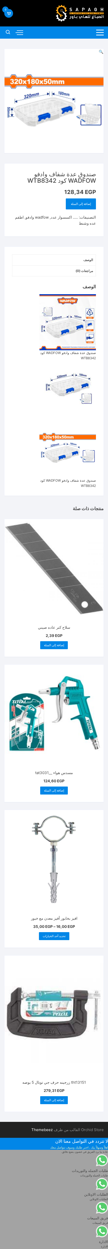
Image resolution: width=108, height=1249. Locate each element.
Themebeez (42, 1129)
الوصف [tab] (88, 260)
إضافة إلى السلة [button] (54, 645)
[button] (101, 51)
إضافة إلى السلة (81, 204)
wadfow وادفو (37, 217)
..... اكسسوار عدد (64, 217)
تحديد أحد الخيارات (54, 936)
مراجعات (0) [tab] (84, 271)
